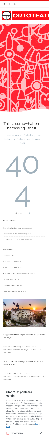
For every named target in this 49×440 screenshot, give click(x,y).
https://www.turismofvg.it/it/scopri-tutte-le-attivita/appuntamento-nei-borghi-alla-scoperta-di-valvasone (22, 350)
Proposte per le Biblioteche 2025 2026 (17, 234)
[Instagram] (9, 4)
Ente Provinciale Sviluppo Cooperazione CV (19, 273)
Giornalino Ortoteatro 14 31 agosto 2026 (17, 228)
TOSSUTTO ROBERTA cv (12, 267)
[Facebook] (4, 4)
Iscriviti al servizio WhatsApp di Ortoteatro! (18, 239)
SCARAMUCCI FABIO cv (12, 261)
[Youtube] (14, 4)
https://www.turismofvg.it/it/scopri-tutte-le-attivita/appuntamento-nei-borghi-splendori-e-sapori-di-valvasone (24, 376)
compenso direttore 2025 (12, 285)
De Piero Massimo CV (11, 279)
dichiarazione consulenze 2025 (14, 291)
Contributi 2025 (8, 256)
